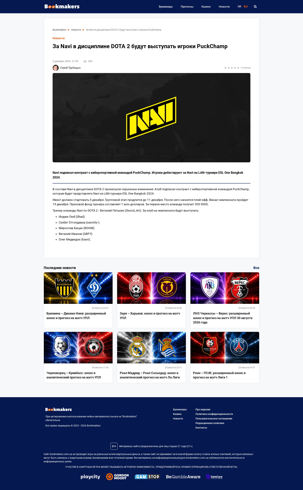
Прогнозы (187, 6)
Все (256, 268)
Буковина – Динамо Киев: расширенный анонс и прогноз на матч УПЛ (76, 316)
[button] (255, 6)
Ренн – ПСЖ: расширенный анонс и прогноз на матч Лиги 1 (219, 375)
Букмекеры (166, 6)
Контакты (201, 427)
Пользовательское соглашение (214, 418)
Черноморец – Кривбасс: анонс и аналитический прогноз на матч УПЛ (73, 375)
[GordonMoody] (117, 477)
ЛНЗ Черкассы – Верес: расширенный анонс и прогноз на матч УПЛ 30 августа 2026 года (222, 318)
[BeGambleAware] (183, 477)
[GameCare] (214, 477)
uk (239, 6)
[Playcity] (90, 477)
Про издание (203, 409)
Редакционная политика (210, 423)
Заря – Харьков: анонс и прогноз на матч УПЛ (150, 316)
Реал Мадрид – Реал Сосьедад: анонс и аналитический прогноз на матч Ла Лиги (150, 375)
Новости (224, 6)
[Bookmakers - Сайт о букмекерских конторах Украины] (60, 6)
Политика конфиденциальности (214, 414)
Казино (206, 6)
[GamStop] (147, 477)
